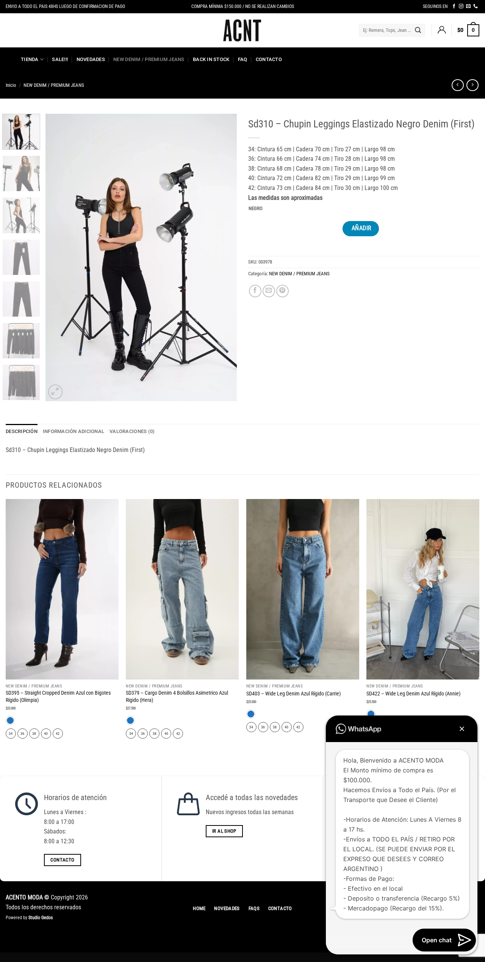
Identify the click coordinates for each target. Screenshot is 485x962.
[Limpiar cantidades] (268, 209)
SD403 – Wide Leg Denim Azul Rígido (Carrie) (293, 694)
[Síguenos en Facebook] (454, 6)
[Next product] (457, 85)
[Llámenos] (475, 6)
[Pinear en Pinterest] (282, 291)
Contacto (269, 59)
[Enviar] (417, 30)
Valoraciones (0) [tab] (132, 431)
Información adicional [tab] (73, 431)
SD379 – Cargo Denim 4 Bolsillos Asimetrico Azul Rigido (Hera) (177, 696)
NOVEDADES (91, 59)
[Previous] (59, 257)
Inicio (11, 85)
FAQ (242, 59)
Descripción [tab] (22, 431)
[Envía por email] (269, 291)
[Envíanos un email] (468, 6)
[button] (441, 30)
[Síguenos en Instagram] (461, 6)
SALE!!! (60, 59)
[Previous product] (472, 85)
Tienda (30, 59)
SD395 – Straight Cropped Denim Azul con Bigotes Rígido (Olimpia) (58, 696)
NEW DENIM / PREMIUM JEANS (148, 59)
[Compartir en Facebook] (255, 291)
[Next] (223, 257)
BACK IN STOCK (211, 59)
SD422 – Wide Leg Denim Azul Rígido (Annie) (413, 694)
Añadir (362, 228)
